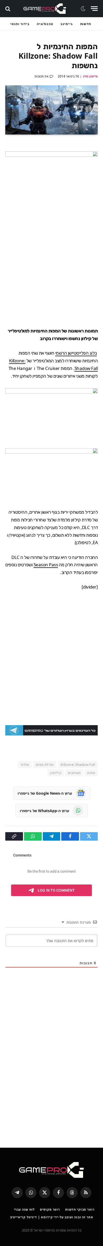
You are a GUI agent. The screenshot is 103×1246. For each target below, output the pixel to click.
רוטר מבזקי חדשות (79, 1209)
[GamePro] (44, 8)
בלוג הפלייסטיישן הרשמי (76, 353)
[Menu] (94, 9)
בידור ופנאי (19, 23)
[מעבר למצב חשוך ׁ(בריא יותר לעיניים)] (84, 8)
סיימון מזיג (90, 76)
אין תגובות (42, 76)
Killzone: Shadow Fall (77, 764)
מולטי (24, 764)
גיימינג (66, 23)
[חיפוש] (8, 9)
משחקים (74, 772)
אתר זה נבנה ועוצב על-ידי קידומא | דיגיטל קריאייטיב (51, 1217)
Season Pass (46, 565)
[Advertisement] (51, 265)
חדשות (85, 23)
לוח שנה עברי (24, 1209)
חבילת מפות (45, 764)
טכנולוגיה (45, 23)
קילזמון (55, 772)
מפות (91, 772)
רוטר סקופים (50, 1209)
